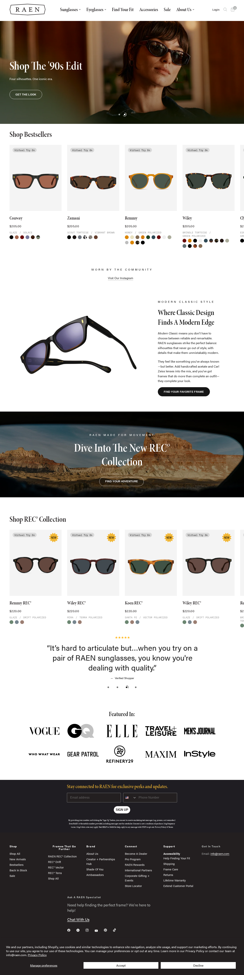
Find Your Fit (123, 9)
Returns (168, 875)
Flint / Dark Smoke (80, 237)
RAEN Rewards (134, 865)
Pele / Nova (27, 237)
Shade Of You (94, 869)
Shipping (169, 864)
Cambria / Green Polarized (169, 237)
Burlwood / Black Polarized (211, 241)
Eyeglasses (94, 9)
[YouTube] (99, 931)
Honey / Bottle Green (132, 243)
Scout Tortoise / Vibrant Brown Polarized (74, 237)
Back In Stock (18, 870)
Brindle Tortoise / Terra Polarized (17, 622)
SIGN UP (122, 809)
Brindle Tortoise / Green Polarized (137, 243)
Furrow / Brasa (38, 237)
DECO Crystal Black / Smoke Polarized (85, 237)
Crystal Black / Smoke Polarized (11, 237)
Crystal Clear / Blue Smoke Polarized (200, 241)
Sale (167, 9)
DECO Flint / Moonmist (90, 237)
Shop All (15, 854)
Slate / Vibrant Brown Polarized (184, 246)
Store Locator (133, 886)
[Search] (225, 9)
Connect (131, 846)
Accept (121, 965)
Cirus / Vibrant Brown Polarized (153, 237)
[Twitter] (80, 930)
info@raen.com (219, 854)
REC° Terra (55, 873)
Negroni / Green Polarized (22, 237)
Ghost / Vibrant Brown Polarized (137, 237)
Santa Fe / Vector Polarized (127, 622)
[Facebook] (71, 930)
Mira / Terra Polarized (74, 622)
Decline (198, 965)
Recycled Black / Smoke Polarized (190, 246)
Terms (170, 827)
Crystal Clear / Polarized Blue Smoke (164, 237)
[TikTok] (117, 930)
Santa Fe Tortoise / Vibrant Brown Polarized (143, 237)
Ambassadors (95, 875)
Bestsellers (16, 865)
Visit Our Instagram (120, 278)
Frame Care (170, 869)
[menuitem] (70, 9)
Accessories (148, 9)
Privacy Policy (37, 955)
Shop (13, 846)
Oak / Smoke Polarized (148, 237)
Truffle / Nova (96, 237)
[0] (231, 9)
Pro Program (133, 859)
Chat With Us (78, 919)
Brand (90, 846)
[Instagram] (90, 930)
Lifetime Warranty (174, 880)
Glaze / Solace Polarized (17, 237)
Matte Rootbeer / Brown (195, 246)
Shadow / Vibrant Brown (127, 243)
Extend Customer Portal (178, 886)
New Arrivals (18, 859)
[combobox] (130, 797)
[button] (26, 94)
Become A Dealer (136, 854)
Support (169, 846)
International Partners (138, 870)
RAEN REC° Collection (62, 856)
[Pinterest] (108, 930)
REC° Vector (56, 867)
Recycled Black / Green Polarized (143, 243)
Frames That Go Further (64, 847)
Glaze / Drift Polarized (22, 622)
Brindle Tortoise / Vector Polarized (69, 622)
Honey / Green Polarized (127, 237)
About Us (183, 9)
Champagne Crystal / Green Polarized (132, 237)
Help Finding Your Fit (176, 858)
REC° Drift (54, 862)
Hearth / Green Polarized (33, 237)
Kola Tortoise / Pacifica (222, 241)
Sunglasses (69, 9)
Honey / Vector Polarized (11, 622)
